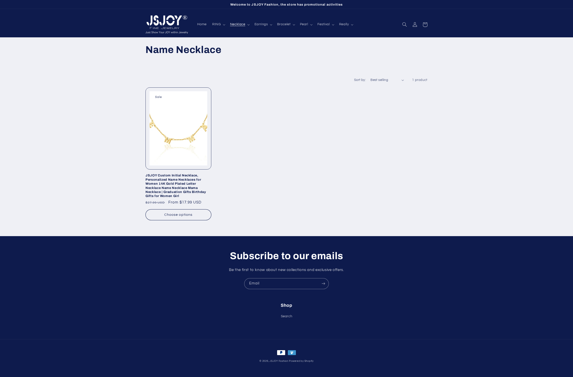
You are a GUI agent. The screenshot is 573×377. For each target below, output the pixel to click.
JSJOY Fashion (278, 361)
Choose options (178, 214)
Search (286, 316)
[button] (218, 25)
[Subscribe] (323, 283)
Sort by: (360, 80)
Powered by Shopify (301, 361)
